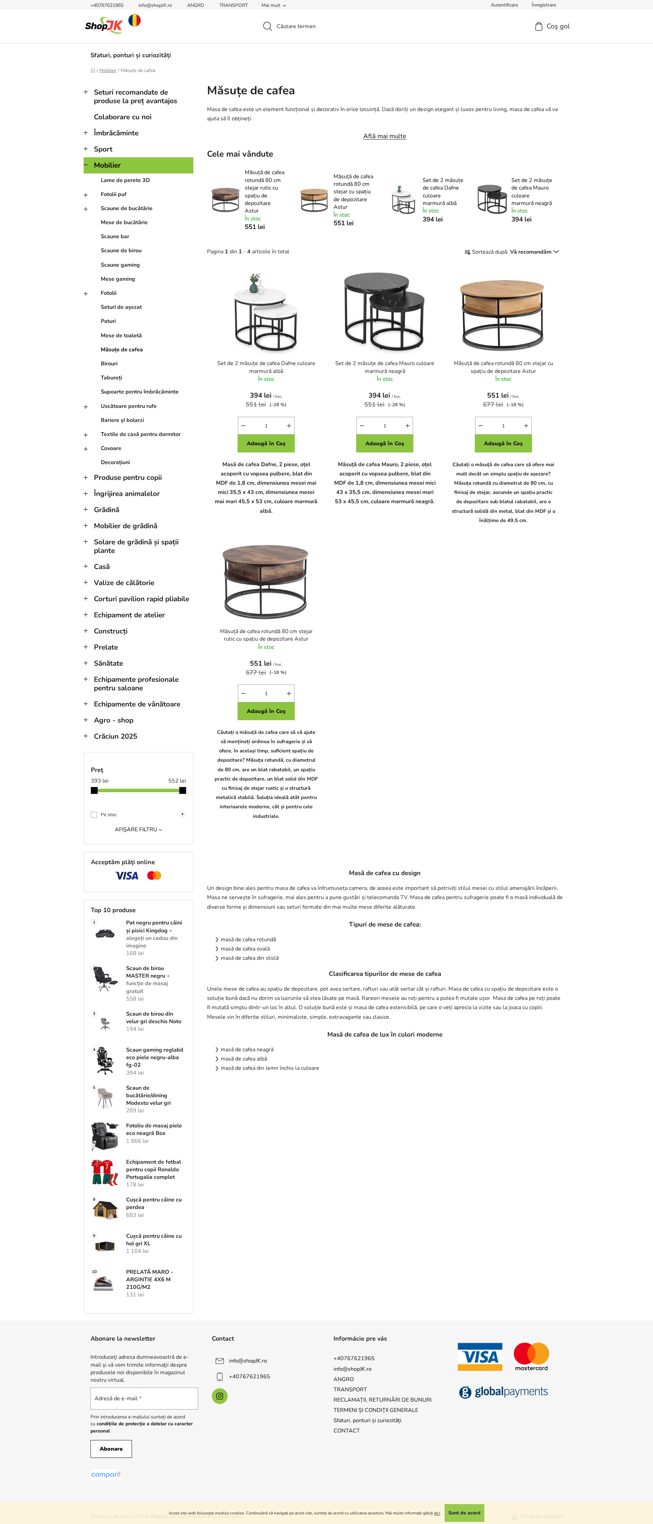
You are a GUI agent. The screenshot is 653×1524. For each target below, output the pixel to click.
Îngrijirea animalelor (127, 493)
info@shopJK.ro (155, 5)
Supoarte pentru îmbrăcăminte (140, 392)
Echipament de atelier (129, 615)
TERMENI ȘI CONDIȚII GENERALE (376, 1410)
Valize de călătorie (124, 583)
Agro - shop (113, 720)
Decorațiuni (115, 462)
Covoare (111, 448)
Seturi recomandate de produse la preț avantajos (135, 96)
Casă (102, 566)
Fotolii (109, 293)
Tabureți (111, 378)
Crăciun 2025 (115, 736)
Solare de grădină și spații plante (136, 546)
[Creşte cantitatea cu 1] (289, 425)
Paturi (108, 321)
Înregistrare (544, 5)
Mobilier (107, 165)
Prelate (106, 647)
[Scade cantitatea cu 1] (243, 425)
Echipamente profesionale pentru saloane (136, 684)
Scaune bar (115, 236)
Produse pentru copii (128, 477)
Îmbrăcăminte (116, 133)
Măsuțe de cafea (122, 349)
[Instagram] (220, 1396)
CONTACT (347, 1431)
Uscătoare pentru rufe (129, 406)
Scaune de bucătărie (127, 208)
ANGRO (195, 5)
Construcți (111, 631)
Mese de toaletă (121, 335)
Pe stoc (142, 814)
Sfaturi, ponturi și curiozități (367, 1420)
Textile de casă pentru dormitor (141, 434)
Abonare (111, 1449)
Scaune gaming (120, 265)
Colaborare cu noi (123, 117)
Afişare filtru (136, 829)
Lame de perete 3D (125, 180)
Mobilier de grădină (125, 526)
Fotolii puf (113, 194)
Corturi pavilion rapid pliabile (141, 599)
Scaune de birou (121, 250)
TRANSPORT (233, 5)
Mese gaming (118, 279)
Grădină (106, 510)
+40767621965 (106, 5)
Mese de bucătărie (124, 222)
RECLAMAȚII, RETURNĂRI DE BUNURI (383, 1400)
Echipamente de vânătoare (137, 704)
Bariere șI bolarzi (122, 420)
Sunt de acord (464, 1513)
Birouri (109, 363)
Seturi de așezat (121, 307)
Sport (103, 149)
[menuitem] (131, 55)
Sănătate (108, 663)
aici (437, 1513)
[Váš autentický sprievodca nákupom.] (105, 1474)
